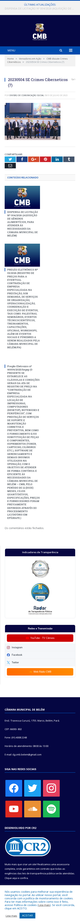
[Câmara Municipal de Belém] (40, 31)
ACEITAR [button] (27, 915)
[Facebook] (13, 788)
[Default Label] (13, 809)
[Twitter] (32, 788)
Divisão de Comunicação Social (26, 95)
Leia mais (44, 905)
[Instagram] (51, 788)
